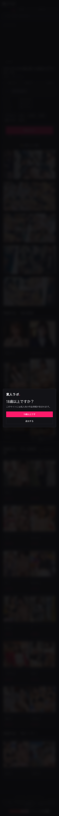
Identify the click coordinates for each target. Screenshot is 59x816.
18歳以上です (29, 414)
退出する (29, 421)
